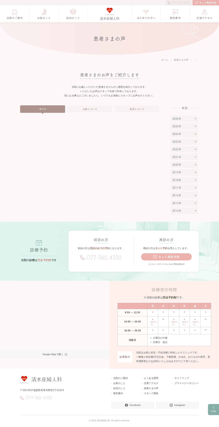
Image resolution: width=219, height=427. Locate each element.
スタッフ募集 (151, 393)
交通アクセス (151, 383)
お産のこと (119, 383)
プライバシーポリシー (186, 383)
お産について (90, 109)
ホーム (164, 60)
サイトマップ (181, 378)
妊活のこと (119, 388)
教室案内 (118, 393)
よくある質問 (151, 378)
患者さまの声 (181, 60)
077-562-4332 (104, 258)
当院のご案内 (120, 378)
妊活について (137, 109)
